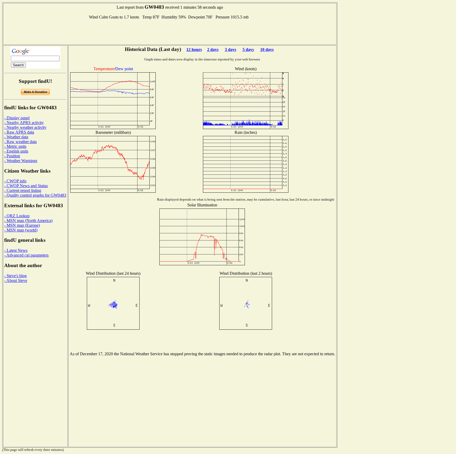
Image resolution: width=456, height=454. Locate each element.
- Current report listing (22, 190)
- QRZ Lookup (17, 216)
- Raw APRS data (19, 132)
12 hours (194, 49)
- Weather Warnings (20, 160)
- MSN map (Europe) (22, 225)
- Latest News (15, 250)
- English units (16, 151)
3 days (230, 49)
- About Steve (15, 280)
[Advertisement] (170, 31)
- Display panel (17, 118)
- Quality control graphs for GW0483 (35, 195)
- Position (12, 156)
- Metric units (15, 146)
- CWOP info (15, 181)
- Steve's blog (15, 275)
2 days (212, 49)
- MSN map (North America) (28, 220)
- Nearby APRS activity (24, 122)
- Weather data (16, 137)
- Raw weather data (20, 141)
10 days (267, 49)
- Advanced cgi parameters (26, 255)
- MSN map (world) (20, 230)
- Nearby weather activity (25, 127)
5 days (248, 49)
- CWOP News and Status (26, 185)
